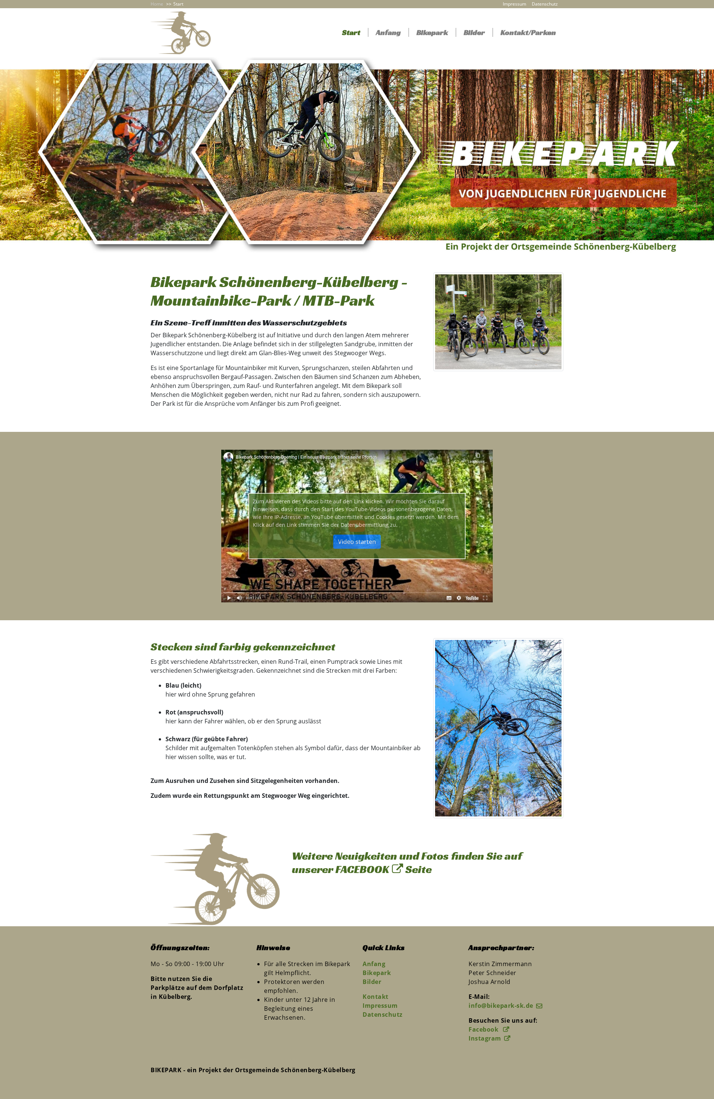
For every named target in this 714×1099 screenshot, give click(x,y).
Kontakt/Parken (528, 32)
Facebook (484, 1029)
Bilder (474, 32)
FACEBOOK (362, 869)
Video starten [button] (357, 542)
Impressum (514, 4)
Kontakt (376, 997)
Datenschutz (545, 4)
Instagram (485, 1038)
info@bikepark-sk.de (501, 1005)
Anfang (388, 32)
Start (351, 32)
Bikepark (432, 32)
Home (157, 4)
